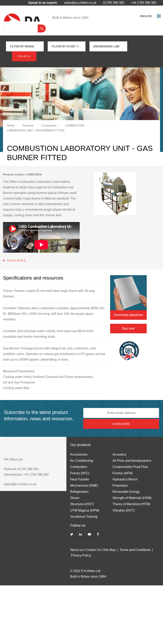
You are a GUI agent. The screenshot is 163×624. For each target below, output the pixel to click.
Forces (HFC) (79, 473)
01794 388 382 (113, 2)
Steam (74, 498)
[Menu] (158, 16)
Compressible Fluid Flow (130, 466)
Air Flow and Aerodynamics (132, 460)
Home (11, 125)
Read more (16, 260)
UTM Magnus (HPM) (84, 510)
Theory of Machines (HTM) (131, 504)
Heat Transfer (79, 479)
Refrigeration (79, 491)
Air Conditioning (81, 460)
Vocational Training (83, 516)
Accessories (78, 454)
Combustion (49, 125)
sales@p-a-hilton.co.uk (80, 2)
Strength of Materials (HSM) (132, 498)
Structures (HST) (82, 504)
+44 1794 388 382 (143, 2)
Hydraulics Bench (125, 479)
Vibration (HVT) (124, 510)
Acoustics (119, 454)
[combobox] (147, 16)
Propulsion (120, 485)
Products (28, 125)
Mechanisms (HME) (84, 485)
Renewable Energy (126, 491)
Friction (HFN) (123, 473)
